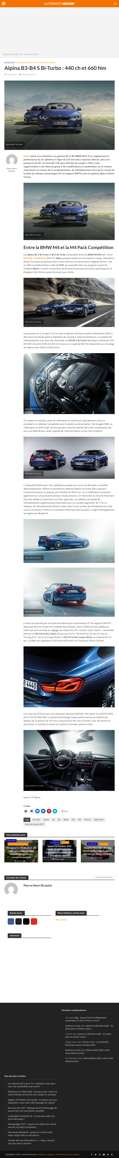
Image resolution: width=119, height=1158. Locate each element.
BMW (24, 62)
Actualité (9, 62)
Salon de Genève (47, 62)
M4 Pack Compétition (35, 258)
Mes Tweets (61, 919)
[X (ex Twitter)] (18, 921)
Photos (87, 819)
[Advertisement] (59, 30)
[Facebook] (11, 921)
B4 (59, 819)
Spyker (65, 842)
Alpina (18, 62)
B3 (53, 819)
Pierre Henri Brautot (12, 169)
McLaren (103, 844)
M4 (79, 819)
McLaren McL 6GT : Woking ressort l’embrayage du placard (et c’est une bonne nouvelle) (98, 850)
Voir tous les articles (103, 877)
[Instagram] (26, 921)
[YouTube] (34, 921)
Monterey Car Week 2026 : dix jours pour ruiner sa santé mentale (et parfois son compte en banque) (21, 852)
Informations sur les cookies (67, 1154)
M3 (73, 819)
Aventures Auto (72, 1025)
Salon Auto (33, 62)
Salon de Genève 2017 (34, 824)
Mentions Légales (46, 1154)
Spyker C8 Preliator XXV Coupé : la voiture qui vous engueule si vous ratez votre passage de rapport (59, 851)
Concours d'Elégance (18, 844)
